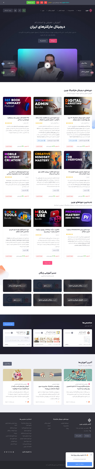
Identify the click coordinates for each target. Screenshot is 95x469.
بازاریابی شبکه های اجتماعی (81, 384)
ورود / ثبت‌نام (8, 10)
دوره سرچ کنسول (28, 441)
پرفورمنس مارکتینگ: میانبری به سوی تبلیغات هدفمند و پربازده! (49, 387)
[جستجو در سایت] (19, 10)
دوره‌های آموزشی (65, 423)
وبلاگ (67, 428)
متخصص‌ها (71, 10)
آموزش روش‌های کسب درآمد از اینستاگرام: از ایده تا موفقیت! (20, 387)
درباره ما (87, 436)
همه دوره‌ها (47, 263)
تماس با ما (78, 436)
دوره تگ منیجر (14, 444)
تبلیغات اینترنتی (55, 384)
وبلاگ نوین (7, 364)
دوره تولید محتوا (28, 430)
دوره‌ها (79, 10)
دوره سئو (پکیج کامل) (27, 428)
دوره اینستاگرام (13, 428)
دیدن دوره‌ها (31, 2)
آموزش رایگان (51, 10)
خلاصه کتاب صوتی (28, 446)
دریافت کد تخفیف (79, 464)
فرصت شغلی (62, 10)
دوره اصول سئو (13, 438)
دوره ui (15, 433)
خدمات (48, 426)
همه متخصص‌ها (9, 324)
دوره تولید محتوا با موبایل (26, 438)
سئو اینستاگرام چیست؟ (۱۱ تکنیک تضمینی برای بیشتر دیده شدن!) (78, 387)
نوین (43, 10)
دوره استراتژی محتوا (27, 436)
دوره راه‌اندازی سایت (27, 444)
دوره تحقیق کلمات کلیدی (11, 436)
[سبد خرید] (15, 10)
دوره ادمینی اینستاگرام (26, 433)
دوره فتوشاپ (14, 441)
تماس (49, 428)
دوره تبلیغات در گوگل (12, 430)
